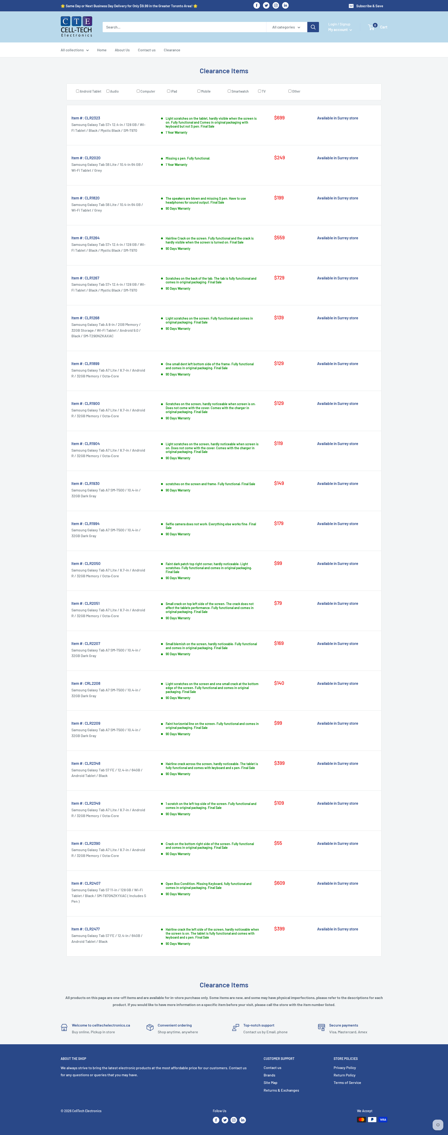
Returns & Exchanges (281, 1090)
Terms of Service (347, 1082)
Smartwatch (240, 91)
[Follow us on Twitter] (266, 5)
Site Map (270, 1082)
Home (102, 50)
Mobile (206, 91)
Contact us (147, 50)
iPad (174, 91)
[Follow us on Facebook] (256, 5)
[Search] (313, 27)
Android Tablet (90, 91)
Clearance (172, 50)
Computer (147, 91)
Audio (114, 91)
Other (296, 91)
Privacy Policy (345, 1067)
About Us (122, 50)
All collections (72, 50)
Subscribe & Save (369, 6)
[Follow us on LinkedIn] (285, 5)
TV (264, 91)
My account (338, 29)
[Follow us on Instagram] (276, 5)
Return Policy (345, 1075)
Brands (269, 1075)
